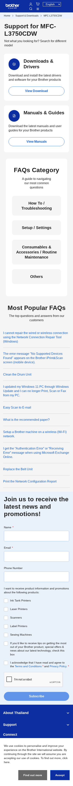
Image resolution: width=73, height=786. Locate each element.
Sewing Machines (21, 634)
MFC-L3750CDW (53, 15)
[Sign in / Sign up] (31, 4)
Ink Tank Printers (20, 600)
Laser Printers (18, 609)
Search (31, 9)
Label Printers (18, 626)
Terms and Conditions (28, 666)
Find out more (32, 775)
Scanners (16, 617)
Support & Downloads (27, 15)
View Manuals (36, 141)
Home (7, 15)
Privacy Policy (58, 666)
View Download (36, 91)
